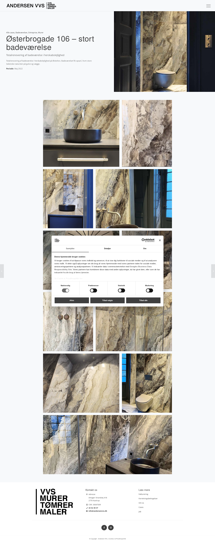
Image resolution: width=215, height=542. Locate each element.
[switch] (93, 290)
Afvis (72, 300)
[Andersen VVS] (31, 5)
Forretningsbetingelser (148, 498)
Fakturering (143, 494)
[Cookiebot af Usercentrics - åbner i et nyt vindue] (143, 240)
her (81, 278)
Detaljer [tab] (107, 248)
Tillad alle (143, 300)
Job (140, 511)
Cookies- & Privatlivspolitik (117, 539)
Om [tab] (144, 248)
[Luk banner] (160, 240)
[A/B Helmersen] (213, 271)
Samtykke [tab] (70, 248)
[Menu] (208, 5)
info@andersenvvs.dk (98, 511)
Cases (141, 507)
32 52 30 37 (93, 508)
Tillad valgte (107, 300)
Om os (141, 503)
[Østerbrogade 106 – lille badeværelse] (2, 271)
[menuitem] (208, 5)
